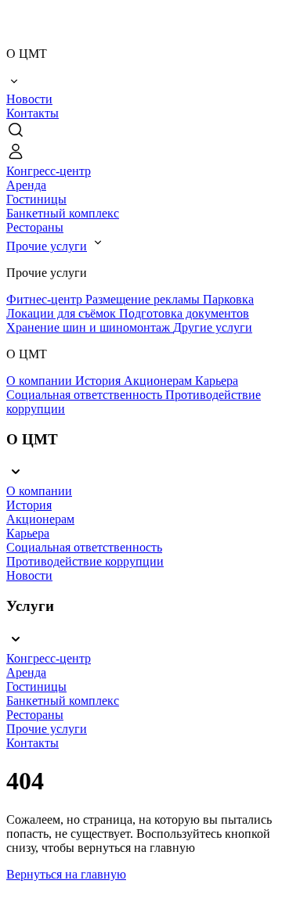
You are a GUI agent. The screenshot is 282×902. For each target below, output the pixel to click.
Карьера (216, 380)
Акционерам (159, 380)
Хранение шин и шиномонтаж (89, 327)
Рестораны (34, 227)
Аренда (26, 185)
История (99, 380)
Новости (29, 99)
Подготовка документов (184, 313)
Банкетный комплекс (62, 213)
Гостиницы (36, 199)
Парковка (228, 299)
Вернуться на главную (66, 874)
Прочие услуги (46, 246)
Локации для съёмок (62, 313)
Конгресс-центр (48, 171)
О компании (40, 380)
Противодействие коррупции (85, 561)
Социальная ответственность (85, 394)
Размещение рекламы (144, 299)
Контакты (32, 113)
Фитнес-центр (45, 299)
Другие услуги (212, 327)
